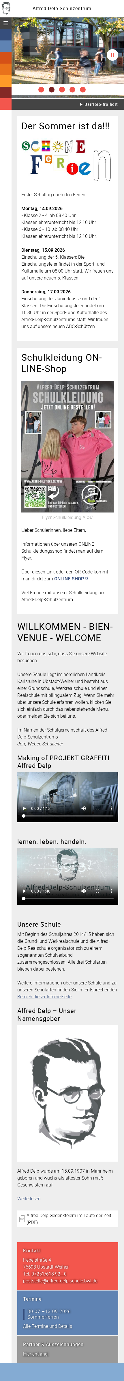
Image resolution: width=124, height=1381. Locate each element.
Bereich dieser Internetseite (44, 996)
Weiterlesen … (31, 1198)
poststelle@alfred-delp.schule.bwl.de (60, 1281)
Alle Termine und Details (47, 1326)
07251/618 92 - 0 (49, 1274)
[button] (41, 89)
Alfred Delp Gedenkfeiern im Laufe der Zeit (69, 1219)
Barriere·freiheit (101, 104)
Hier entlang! (36, 1354)
